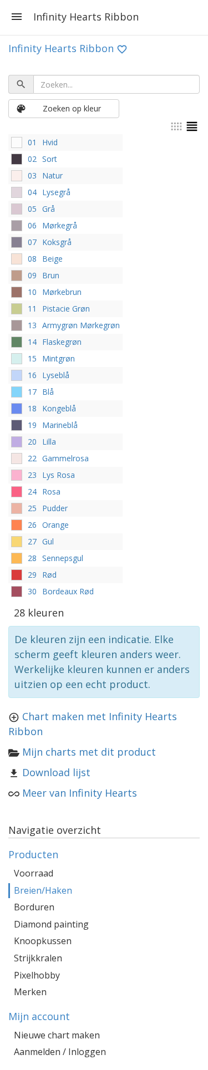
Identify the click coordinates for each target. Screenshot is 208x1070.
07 (32, 242)
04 (32, 192)
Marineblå (60, 425)
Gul (48, 541)
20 (32, 441)
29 (32, 574)
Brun (50, 275)
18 (32, 408)
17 (32, 391)
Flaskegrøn (62, 342)
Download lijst (56, 772)
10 (32, 292)
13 (32, 325)
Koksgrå (57, 242)
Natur (52, 175)
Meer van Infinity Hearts (79, 792)
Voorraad (33, 873)
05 (32, 208)
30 (32, 591)
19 (32, 425)
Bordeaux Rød (68, 591)
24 (32, 491)
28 (32, 558)
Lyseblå (55, 375)
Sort (49, 159)
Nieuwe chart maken (57, 1035)
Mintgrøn (58, 358)
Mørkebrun (62, 292)
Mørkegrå (59, 225)
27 (32, 541)
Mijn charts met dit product (89, 751)
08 (32, 258)
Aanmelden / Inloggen (60, 1052)
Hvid (50, 142)
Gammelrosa (65, 458)
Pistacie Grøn (66, 308)
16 (32, 375)
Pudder (55, 508)
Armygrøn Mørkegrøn (81, 325)
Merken (30, 992)
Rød (49, 574)
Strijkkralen (38, 958)
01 (32, 142)
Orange (55, 524)
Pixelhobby (37, 975)
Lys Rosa (58, 475)
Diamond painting (51, 924)
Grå (48, 208)
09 (32, 275)
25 (32, 508)
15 (32, 358)
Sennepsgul (62, 558)
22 (32, 458)
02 (32, 159)
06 (32, 225)
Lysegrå (56, 192)
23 (32, 475)
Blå (48, 391)
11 (32, 308)
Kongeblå (59, 408)
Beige (52, 258)
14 (32, 342)
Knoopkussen (43, 941)
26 (32, 524)
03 (32, 175)
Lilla (49, 441)
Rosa (51, 491)
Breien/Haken (43, 890)
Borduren (34, 907)
